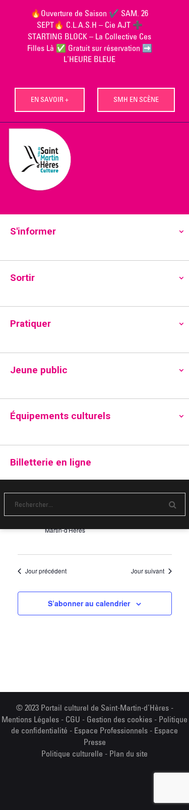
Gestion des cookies (119, 719)
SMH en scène (136, 99)
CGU (73, 719)
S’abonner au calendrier (89, 603)
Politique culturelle (72, 753)
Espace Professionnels (111, 730)
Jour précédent (46, 571)
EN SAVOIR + (50, 99)
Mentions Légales (30, 719)
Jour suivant (147, 571)
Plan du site (128, 753)
